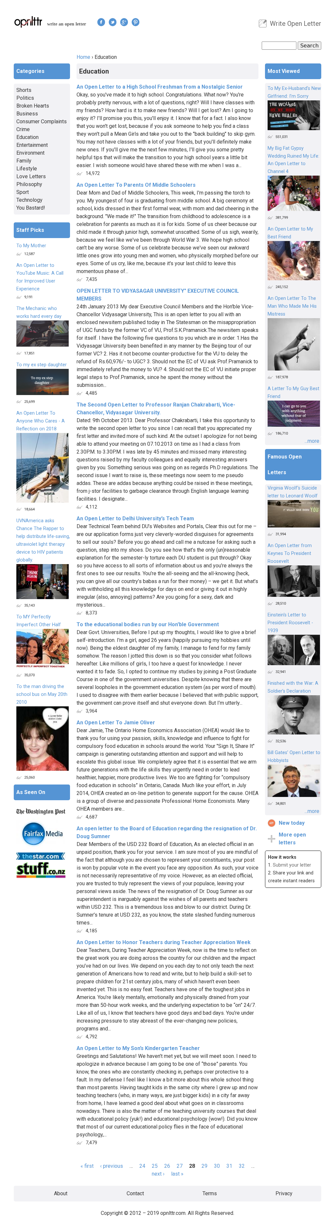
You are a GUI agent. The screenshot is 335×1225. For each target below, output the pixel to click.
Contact (135, 1193)
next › (158, 1174)
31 (229, 1166)
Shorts (23, 90)
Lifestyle (26, 168)
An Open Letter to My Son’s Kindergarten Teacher (138, 1048)
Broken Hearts (32, 106)
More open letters (292, 839)
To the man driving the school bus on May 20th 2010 (41, 694)
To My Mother (31, 246)
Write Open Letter (295, 23)
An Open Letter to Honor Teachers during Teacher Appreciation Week (164, 942)
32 (242, 1166)
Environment (30, 153)
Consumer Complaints (41, 121)
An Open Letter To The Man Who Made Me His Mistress (292, 306)
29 (204, 1166)
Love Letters (31, 176)
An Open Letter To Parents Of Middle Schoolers (136, 185)
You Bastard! (30, 208)
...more (312, 441)
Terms (210, 1193)
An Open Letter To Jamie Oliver (116, 722)
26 (167, 1166)
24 (142, 1166)
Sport (22, 192)
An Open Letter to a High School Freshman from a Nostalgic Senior (160, 87)
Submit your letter (292, 865)
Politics (25, 98)
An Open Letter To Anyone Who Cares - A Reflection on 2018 (40, 421)
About (60, 1193)
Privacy (283, 1193)
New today (292, 823)
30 (217, 1166)
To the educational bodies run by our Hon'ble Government (148, 624)
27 (180, 1166)
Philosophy (29, 184)
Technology (29, 200)
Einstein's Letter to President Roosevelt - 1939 (290, 622)
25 (155, 1166)
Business (27, 114)
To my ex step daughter (41, 365)
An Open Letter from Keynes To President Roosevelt (290, 553)
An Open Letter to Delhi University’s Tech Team (135, 518)
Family (23, 161)
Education (27, 137)
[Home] (28, 22)
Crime (23, 129)
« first (87, 1166)
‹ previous (111, 1166)
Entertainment (32, 145)
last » (177, 1174)
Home (83, 57)
